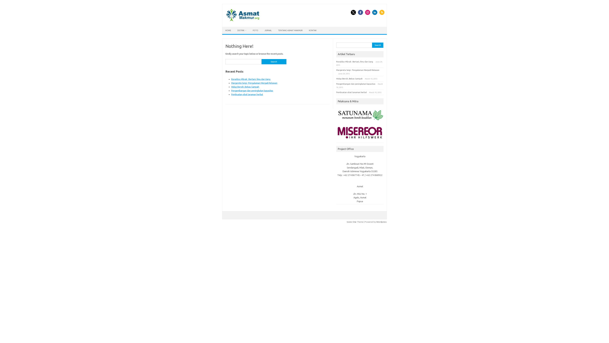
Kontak (313, 30)
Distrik (240, 30)
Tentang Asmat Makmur (290, 30)
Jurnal (268, 30)
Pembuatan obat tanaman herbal (247, 94)
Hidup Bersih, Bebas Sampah (245, 87)
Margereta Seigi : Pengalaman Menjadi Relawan (254, 83)
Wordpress (381, 222)
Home (228, 30)
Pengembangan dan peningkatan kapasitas (252, 90)
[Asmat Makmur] (243, 21)
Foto (255, 30)
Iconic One (351, 222)
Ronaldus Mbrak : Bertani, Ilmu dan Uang (250, 79)
